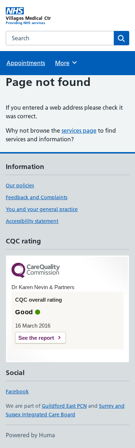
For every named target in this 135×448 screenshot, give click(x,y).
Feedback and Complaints (36, 197)
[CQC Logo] (36, 271)
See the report (36, 338)
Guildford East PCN (64, 406)
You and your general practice (42, 209)
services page (79, 130)
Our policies (20, 185)
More (65, 63)
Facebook (17, 391)
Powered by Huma (30, 435)
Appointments (25, 63)
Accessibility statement (32, 221)
